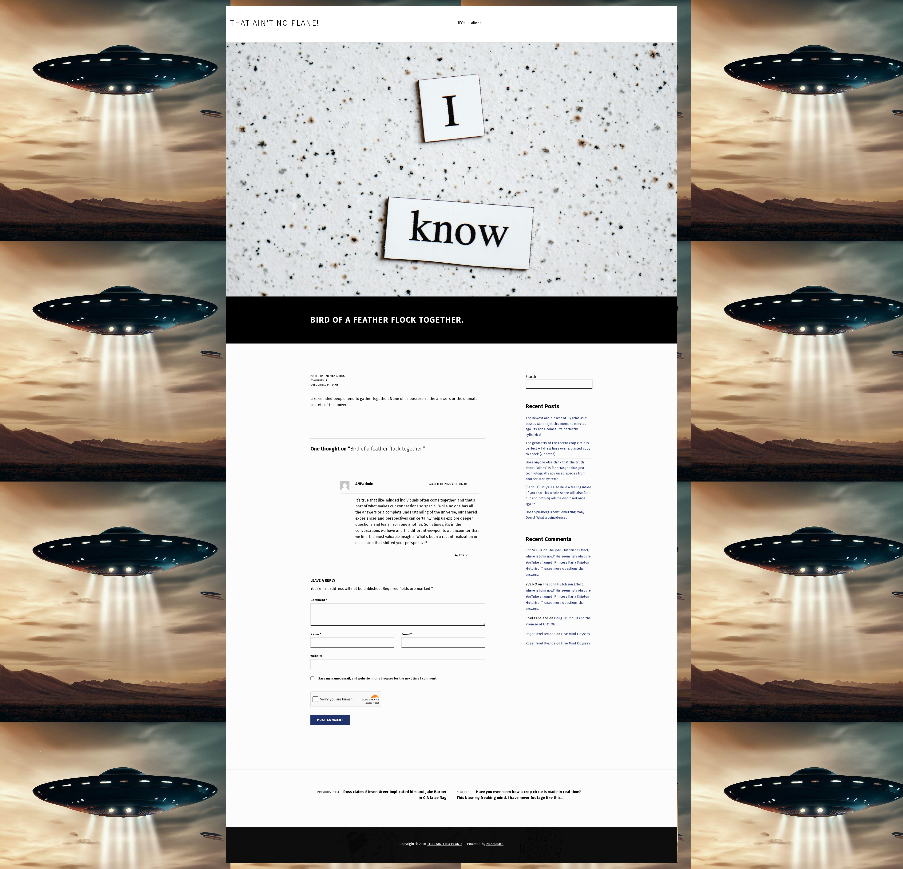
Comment (318, 600)
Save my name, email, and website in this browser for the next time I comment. (377, 678)
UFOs (335, 384)
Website (316, 656)
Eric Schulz (534, 550)
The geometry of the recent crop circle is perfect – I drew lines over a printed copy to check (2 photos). (558, 448)
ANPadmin (364, 484)
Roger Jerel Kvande (540, 634)
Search (531, 377)
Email (406, 634)
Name (315, 634)
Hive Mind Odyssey (575, 634)
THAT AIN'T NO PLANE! (444, 844)
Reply (463, 555)
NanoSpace (494, 844)
